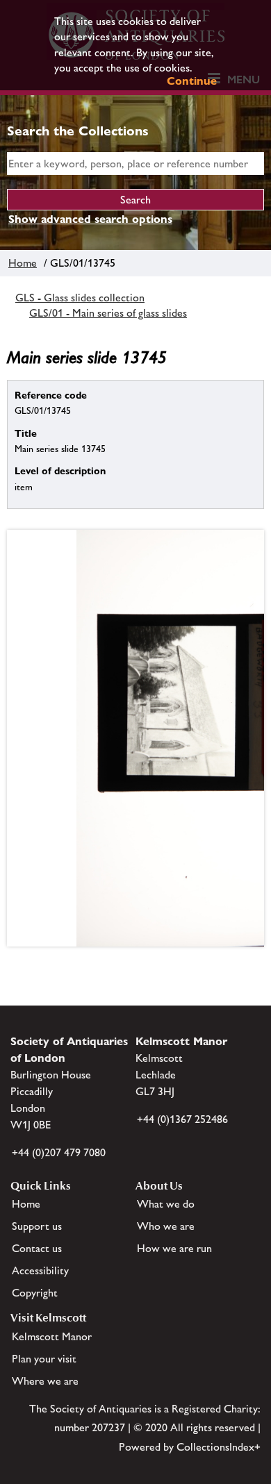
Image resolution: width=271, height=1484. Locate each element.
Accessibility (40, 1270)
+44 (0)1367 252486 (182, 1119)
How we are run (174, 1248)
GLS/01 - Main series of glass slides (108, 312)
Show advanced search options (90, 219)
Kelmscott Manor (52, 1336)
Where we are (45, 1380)
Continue (192, 80)
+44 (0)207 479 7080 (59, 1152)
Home (22, 262)
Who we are (166, 1226)
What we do (166, 1203)
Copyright (35, 1292)
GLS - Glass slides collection (80, 297)
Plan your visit (44, 1358)
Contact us (37, 1248)
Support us (37, 1226)
